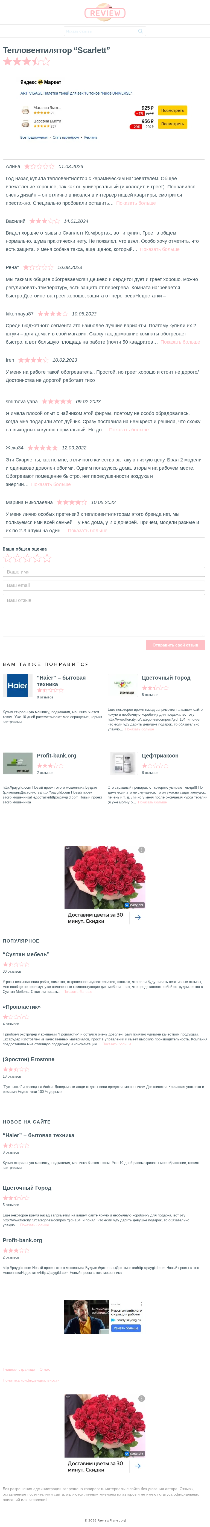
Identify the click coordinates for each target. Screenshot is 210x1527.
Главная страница (19, 1369)
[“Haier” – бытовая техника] (18, 685)
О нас (45, 1369)
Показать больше (136, 203)
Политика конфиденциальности (31, 1380)
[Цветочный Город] (123, 685)
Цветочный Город (166, 678)
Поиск (140, 32)
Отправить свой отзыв (175, 645)
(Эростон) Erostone (28, 1059)
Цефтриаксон (160, 756)
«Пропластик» (22, 1007)
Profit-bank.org (56, 756)
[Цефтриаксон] (123, 763)
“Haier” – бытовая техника (61, 681)
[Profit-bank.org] (18, 763)
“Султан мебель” (26, 954)
